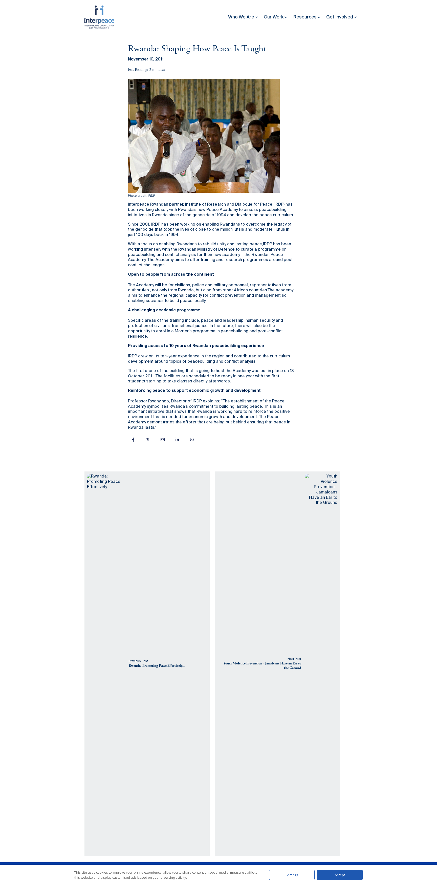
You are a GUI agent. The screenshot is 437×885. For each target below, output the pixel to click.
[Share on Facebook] (133, 439)
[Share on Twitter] (148, 439)
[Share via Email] (162, 439)
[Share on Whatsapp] (192, 439)
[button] (243, 16)
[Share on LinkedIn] (177, 439)
